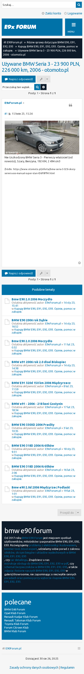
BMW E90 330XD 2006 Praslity (33, 424)
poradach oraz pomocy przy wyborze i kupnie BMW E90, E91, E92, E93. (39, 579)
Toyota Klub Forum (16, 623)
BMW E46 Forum (14, 609)
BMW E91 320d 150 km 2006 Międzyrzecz (41, 383)
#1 (6, 113)
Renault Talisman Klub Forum (22, 620)
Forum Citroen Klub (16, 627)
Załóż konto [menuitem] (53, 13)
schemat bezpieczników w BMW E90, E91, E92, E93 (35, 566)
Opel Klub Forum (14, 613)
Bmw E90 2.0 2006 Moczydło (32, 299)
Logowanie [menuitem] (75, 13)
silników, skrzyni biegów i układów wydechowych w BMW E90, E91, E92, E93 (40, 554)
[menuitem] (33, 667)
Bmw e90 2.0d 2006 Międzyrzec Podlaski (41, 487)
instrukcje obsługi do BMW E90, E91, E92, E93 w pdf (36, 563)
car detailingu (18, 559)
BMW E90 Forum (32, 537)
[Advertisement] (42, 219)
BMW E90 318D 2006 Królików (33, 445)
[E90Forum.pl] (23, 27)
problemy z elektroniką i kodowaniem (52, 545)
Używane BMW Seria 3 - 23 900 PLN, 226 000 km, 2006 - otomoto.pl (41, 67)
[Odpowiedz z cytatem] (70, 105)
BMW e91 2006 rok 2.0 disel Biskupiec (39, 362)
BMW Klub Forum (15, 631)
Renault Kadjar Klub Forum (21, 616)
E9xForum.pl (13, 102)
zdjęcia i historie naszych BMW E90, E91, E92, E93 (34, 570)
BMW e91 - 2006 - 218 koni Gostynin (37, 404)
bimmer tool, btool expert (20, 548)
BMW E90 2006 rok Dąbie (30, 320)
